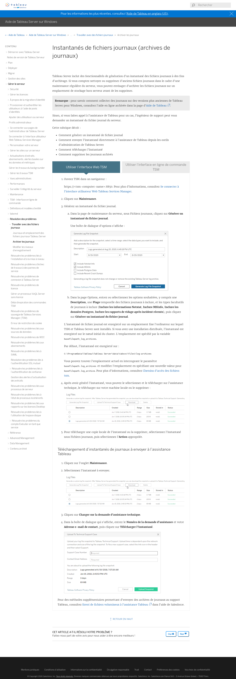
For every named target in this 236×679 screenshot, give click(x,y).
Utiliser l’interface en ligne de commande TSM (156, 167)
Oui (170, 634)
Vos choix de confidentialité (197, 670)
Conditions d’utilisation (55, 670)
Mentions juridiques (30, 670)
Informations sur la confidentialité (86, 670)
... (71, 35)
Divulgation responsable (118, 670)
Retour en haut (122, 619)
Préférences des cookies (168, 670)
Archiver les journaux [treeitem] (23, 241)
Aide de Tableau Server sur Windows (47, 35)
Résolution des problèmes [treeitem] (22, 219)
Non (182, 634)
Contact (148, 670)
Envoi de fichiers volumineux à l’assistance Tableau (115, 604)
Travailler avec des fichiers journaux (95, 35)
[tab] (86, 167)
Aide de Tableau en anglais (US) (147, 13)
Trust (136, 670)
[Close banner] (232, 14)
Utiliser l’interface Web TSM (86, 167)
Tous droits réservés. (64, 676)
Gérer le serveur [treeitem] (16, 84)
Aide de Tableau (16, 35)
